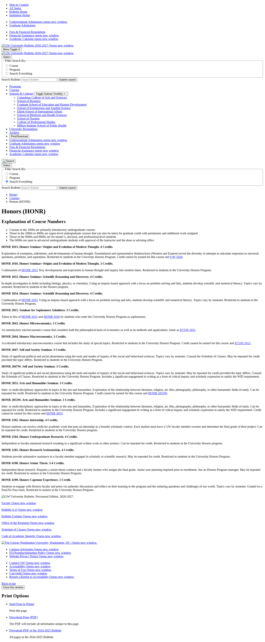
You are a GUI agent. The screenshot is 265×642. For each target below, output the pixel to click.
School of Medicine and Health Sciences (42, 115)
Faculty (19, 503)
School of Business (29, 101)
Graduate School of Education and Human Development (52, 104)
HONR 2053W (157, 393)
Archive (14, 132)
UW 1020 (176, 257)
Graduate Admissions (22, 25)
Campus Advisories (34, 549)
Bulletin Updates (25, 516)
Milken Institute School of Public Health (41, 125)
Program (15, 69)
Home (13, 194)
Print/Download (19, 136)
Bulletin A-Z (22, 509)
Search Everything (21, 73)
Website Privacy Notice (36, 556)
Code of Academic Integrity (31, 536)
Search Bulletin (11, 79)
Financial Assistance (34, 35)
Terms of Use (30, 570)
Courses (14, 90)
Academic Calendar (33, 39)
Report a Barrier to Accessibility (41, 577)
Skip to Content (19, 4)
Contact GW (29, 563)
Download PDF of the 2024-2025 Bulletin (35, 630)
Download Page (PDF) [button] (23, 617)
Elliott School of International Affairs (39, 111)
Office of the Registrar (28, 523)
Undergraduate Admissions (38, 21)
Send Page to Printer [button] (21, 604)
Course (14, 65)
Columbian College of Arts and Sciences (42, 97)
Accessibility (30, 566)
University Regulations (23, 129)
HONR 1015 (30, 270)
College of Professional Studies (36, 122)
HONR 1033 (30, 300)
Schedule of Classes (27, 529)
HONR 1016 (52, 316)
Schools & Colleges (21, 93)
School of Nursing (28, 118)
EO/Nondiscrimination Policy (40, 552)
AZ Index (15, 8)
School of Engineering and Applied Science (44, 108)
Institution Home (19, 15)
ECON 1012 (242, 343)
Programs (15, 86)
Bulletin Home (18, 11)
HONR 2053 (54, 413)
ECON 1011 (187, 330)
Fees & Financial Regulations (27, 32)
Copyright (28, 573)
